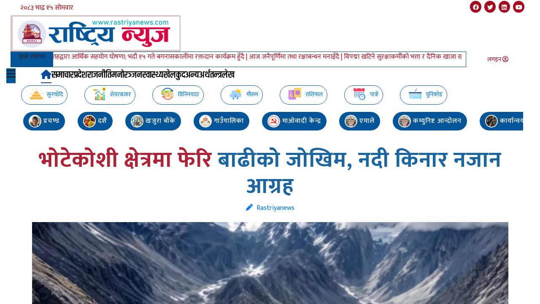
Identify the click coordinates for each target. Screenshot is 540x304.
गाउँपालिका (228, 121)
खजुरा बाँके (159, 121)
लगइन (494, 59)
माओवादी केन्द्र (300, 121)
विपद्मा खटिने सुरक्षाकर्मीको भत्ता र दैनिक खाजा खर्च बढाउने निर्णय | (415, 56)
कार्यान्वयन (513, 121)
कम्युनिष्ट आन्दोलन (436, 121)
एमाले (366, 121)
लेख (228, 75)
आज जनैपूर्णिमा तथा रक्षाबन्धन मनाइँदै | (286, 56)
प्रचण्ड (50, 121)
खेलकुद (174, 75)
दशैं (101, 121)
